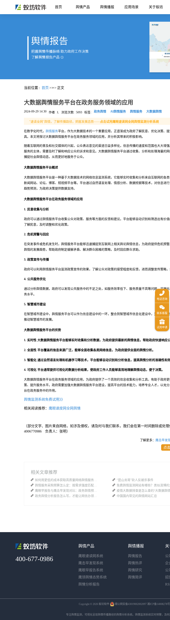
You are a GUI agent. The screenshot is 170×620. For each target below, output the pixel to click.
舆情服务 (52, 131)
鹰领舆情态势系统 (92, 577)
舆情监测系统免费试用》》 (44, 399)
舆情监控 (30, 7)
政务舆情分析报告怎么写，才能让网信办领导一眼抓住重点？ (67, 496)
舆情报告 (135, 556)
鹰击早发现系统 (90, 563)
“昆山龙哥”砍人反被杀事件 (135, 480)
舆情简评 (135, 577)
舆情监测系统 (143, 614)
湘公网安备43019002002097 (131, 604)
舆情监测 (76, 614)
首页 (58, 7)
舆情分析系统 (124, 614)
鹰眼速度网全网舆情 (65, 408)
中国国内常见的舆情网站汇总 (137, 496)
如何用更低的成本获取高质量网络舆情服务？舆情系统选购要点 (67, 480)
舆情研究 (135, 570)
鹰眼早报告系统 (90, 570)
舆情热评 (135, 563)
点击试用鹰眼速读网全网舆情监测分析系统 (129, 121)
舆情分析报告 (89, 584)
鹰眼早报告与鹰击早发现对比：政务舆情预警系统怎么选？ (67, 490)
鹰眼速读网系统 (90, 556)
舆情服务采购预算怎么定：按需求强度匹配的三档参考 (67, 485)
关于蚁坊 (156, 7)
